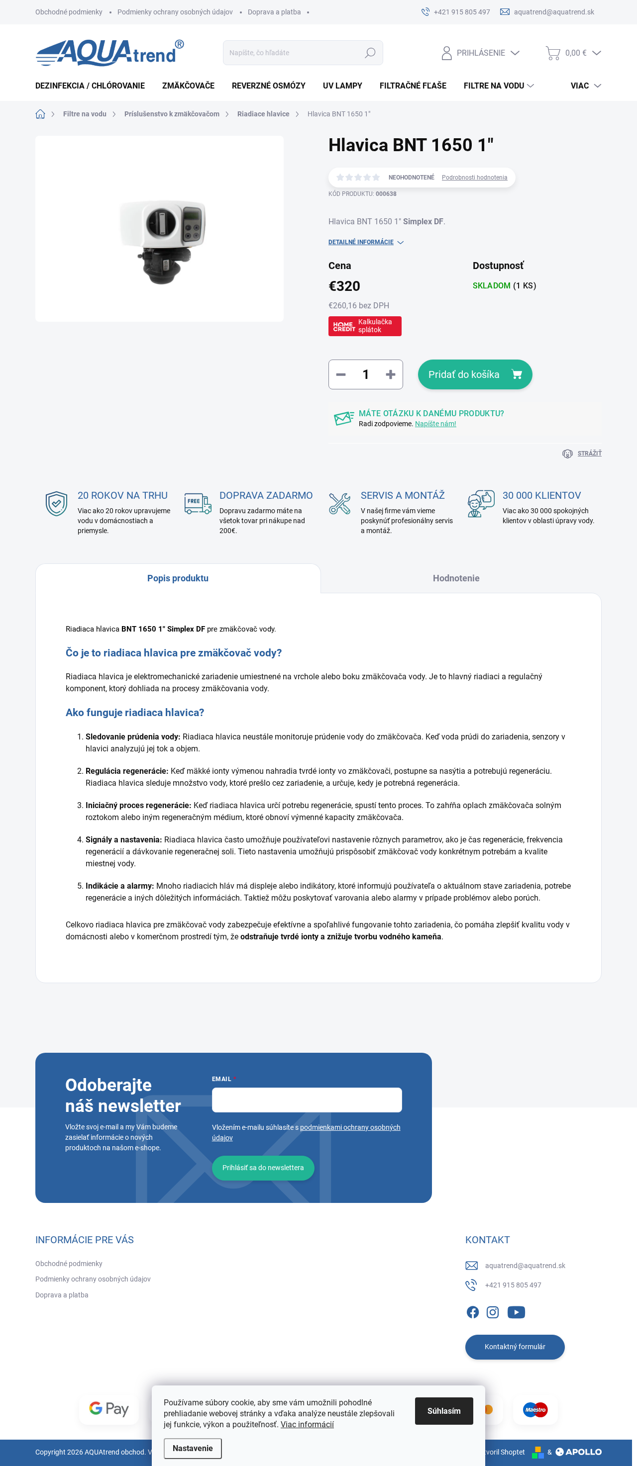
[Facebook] (472, 1310)
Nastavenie (193, 1448)
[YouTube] (516, 1310)
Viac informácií (307, 1424)
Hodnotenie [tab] (456, 578)
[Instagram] (492, 1310)
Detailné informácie (361, 242)
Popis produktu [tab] (178, 578)
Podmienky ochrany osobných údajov (175, 12)
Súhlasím (444, 1411)
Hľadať (370, 53)
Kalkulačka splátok (375, 326)
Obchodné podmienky (69, 12)
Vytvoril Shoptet (500, 1452)
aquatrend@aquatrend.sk (525, 1266)
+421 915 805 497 (513, 1285)
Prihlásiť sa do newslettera (263, 1168)
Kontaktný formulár (515, 1347)
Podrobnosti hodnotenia (475, 177)
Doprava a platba (274, 12)
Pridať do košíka (464, 374)
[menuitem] (93, 86)
